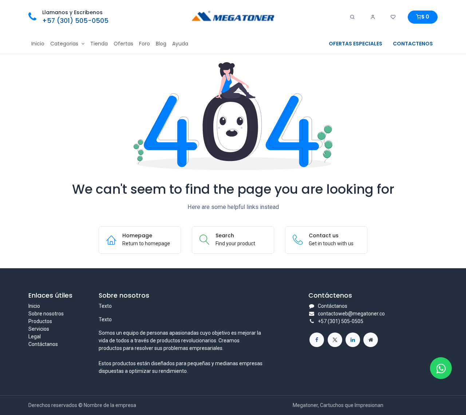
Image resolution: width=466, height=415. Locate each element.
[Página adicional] (370, 340)
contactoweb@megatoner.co (351, 314)
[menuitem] (37, 44)
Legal (34, 336)
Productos (40, 321)
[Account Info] (373, 17)
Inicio (34, 306)
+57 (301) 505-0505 (75, 20)
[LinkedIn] (352, 340)
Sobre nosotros (46, 314)
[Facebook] (316, 340)
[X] (335, 340)
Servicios (38, 329)
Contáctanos (43, 344)
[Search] (352, 17)
